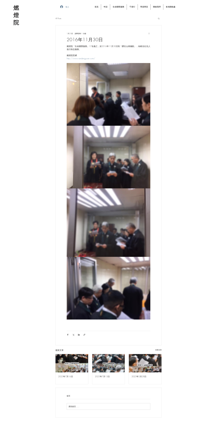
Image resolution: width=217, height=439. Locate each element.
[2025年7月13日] (108, 363)
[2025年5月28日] (145, 363)
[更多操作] (149, 33)
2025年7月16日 (65, 376)
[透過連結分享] (84, 335)
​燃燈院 (16, 15)
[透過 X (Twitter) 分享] (73, 335)
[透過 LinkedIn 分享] (79, 335)
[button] (159, 18)
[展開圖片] (108, 94)
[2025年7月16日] (71, 363)
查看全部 (158, 350)
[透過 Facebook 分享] (68, 335)
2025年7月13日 (102, 376)
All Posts (58, 18)
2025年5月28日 (139, 376)
